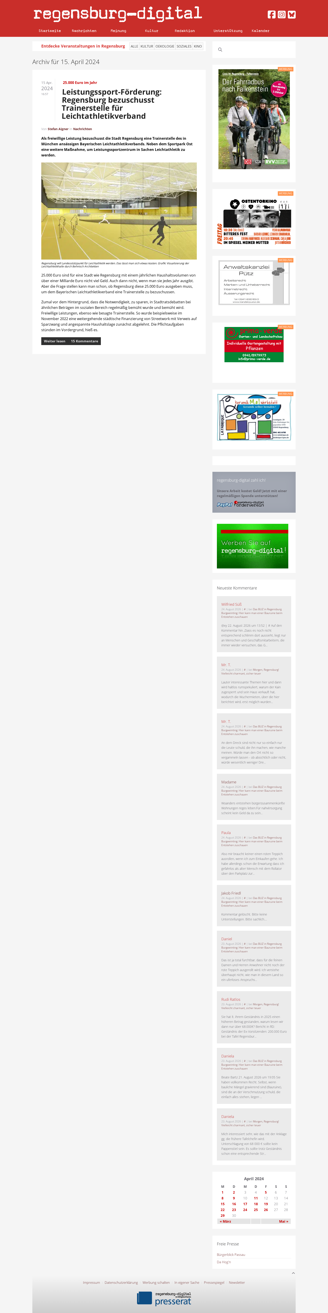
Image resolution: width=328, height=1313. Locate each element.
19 (266, 1204)
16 (234, 1204)
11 (256, 1198)
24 (245, 1209)
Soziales (184, 46)
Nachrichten (84, 30)
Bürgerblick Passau (231, 1254)
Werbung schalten (156, 1282)
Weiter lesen (54, 341)
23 (234, 1209)
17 (245, 1204)
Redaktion (185, 30)
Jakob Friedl (231, 893)
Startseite (50, 30)
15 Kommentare (84, 341)
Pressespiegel (214, 1282)
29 (223, 1215)
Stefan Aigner (58, 129)
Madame (228, 781)
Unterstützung (228, 30)
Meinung (118, 30)
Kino (198, 46)
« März (225, 1221)
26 (266, 1209)
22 (223, 1209)
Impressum (91, 1282)
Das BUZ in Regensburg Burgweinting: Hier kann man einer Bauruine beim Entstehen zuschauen (251, 613)
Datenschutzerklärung (121, 1282)
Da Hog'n (224, 1262)
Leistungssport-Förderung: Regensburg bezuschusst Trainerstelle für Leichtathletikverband (112, 104)
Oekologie (165, 46)
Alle (134, 46)
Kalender (261, 30)
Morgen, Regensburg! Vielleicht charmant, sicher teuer (250, 671)
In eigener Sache (186, 1282)
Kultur (151, 30)
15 (223, 1204)
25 (256, 1209)
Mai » (283, 1221)
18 (256, 1204)
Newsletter (237, 1282)
